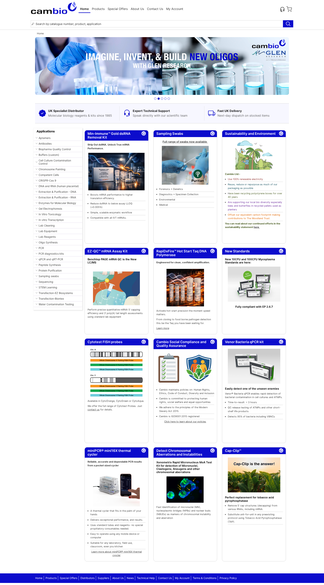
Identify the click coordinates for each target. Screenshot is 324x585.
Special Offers (118, 9)
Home (84, 9)
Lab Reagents (47, 236)
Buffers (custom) (49, 154)
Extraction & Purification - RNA (57, 197)
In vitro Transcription (51, 219)
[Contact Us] (282, 9)
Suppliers (103, 578)
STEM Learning (48, 287)
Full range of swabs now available (185, 141)
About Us (137, 9)
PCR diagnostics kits (51, 253)
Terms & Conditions (204, 578)
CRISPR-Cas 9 (47, 180)
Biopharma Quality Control (55, 149)
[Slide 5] (169, 99)
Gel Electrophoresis (50, 208)
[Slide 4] (165, 99)
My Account (174, 9)
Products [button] (98, 9)
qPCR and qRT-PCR (51, 259)
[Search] (288, 23)
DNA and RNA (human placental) (59, 186)
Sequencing (46, 281)
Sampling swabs (49, 276)
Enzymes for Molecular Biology (57, 203)
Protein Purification (50, 270)
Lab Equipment (48, 231)
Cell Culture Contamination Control (55, 162)
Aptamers (44, 138)
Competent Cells (49, 174)
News (130, 578)
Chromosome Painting (52, 169)
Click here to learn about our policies (185, 421)
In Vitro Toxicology (50, 214)
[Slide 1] (155, 99)
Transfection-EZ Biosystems (56, 293)
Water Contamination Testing (56, 304)
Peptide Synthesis (50, 264)
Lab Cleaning (47, 225)
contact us (94, 409)
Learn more (162, 328)
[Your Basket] (289, 9)
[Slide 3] (162, 99)
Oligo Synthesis (48, 242)
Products (51, 578)
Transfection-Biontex (51, 298)
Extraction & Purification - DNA (57, 191)
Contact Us (155, 9)
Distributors (87, 578)
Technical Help (146, 578)
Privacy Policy (228, 578)
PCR (41, 248)
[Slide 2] (159, 99)
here (257, 227)
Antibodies (45, 143)
